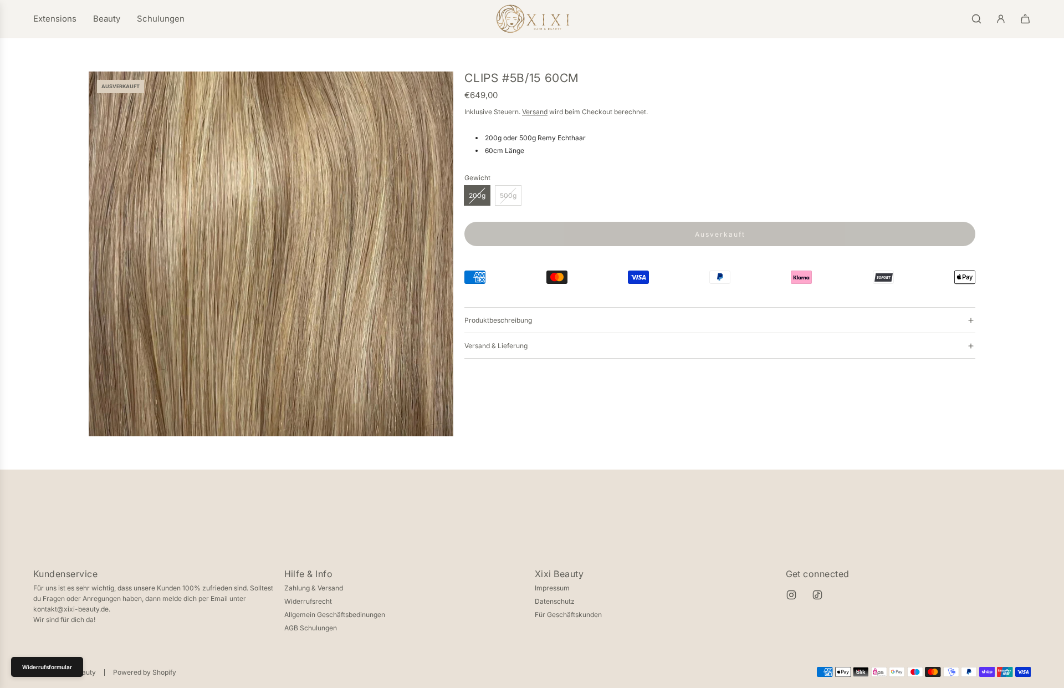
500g (508, 195)
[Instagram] (791, 595)
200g (477, 195)
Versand (535, 112)
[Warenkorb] (1025, 19)
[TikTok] (817, 595)
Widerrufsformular (47, 667)
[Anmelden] (1001, 19)
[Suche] (976, 19)
